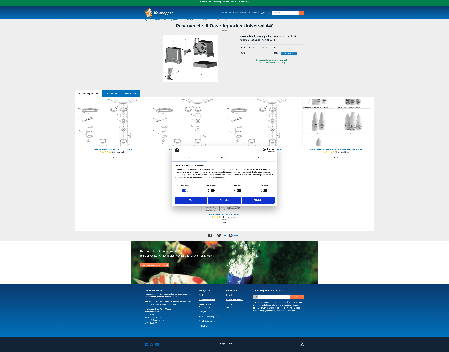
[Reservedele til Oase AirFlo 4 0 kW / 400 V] (262, 122)
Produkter (233, 12)
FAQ (201, 295)
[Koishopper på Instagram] (151, 345)
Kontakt (255, 12)
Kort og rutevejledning (235, 300)
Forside (223, 12)
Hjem (147, 20)
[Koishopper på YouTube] (157, 345)
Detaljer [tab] (224, 158)
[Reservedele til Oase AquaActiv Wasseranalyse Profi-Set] (336, 122)
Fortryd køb (204, 326)
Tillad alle (258, 200)
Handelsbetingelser (207, 300)
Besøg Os (245, 12)
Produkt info (111, 94)
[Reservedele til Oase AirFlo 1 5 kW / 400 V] (187, 122)
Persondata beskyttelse (209, 317)
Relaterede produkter (88, 94)
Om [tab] (259, 158)
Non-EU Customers (207, 321)
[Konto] (268, 12)
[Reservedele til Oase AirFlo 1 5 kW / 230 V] (113, 122)
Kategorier (156, 20)
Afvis (191, 200)
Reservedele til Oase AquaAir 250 (224, 214)
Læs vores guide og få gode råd (155, 265)
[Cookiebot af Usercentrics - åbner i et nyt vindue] (264, 150)
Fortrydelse (203, 312)
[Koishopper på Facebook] (146, 345)
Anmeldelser (130, 94)
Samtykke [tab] (189, 158)
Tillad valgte (224, 200)
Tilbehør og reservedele (173, 20)
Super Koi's (164, 301)
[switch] (211, 190)
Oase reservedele (192, 20)
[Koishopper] (159, 12)
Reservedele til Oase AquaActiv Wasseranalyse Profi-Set (336, 149)
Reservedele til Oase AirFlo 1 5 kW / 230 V (112, 149)
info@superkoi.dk (156, 320)
